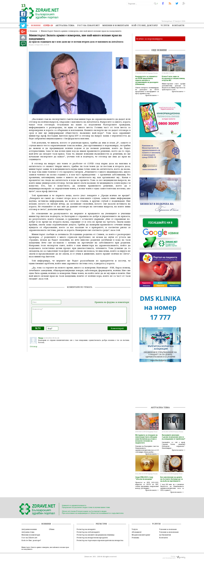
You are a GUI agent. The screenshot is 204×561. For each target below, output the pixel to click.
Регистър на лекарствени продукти (92, 537)
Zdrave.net (88, 556)
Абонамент (137, 532)
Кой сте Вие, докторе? (145, 25)
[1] (23, 45)
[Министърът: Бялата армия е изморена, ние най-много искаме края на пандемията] (39, 13)
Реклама (135, 537)
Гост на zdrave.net (88, 25)
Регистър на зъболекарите (88, 532)
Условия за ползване (168, 529)
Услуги (165, 25)
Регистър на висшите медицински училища (95, 535)
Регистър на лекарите (86, 529)
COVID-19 (48, 25)
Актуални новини (29, 529)
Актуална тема (65, 25)
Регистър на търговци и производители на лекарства (100, 540)
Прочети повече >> (152, 95)
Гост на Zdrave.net (29, 537)
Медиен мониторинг (141, 535)
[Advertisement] (134, 12)
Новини (36, 25)
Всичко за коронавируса (149, 38)
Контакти (178, 25)
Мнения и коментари (115, 25)
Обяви (51, 529)
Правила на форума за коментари (112, 302)
